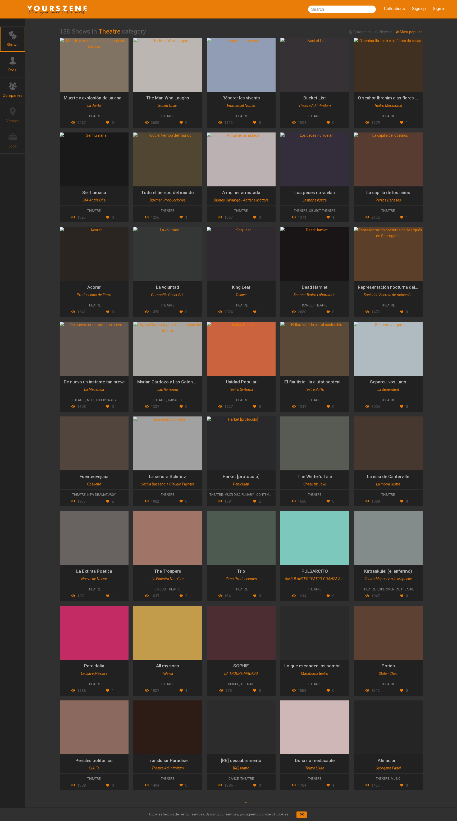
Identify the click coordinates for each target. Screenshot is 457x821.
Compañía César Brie (167, 295)
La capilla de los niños (388, 192)
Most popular (410, 32)
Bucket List (314, 97)
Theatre (94, 116)
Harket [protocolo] (241, 476)
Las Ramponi (167, 389)
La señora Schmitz (167, 476)
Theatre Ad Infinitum (315, 105)
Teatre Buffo (314, 389)
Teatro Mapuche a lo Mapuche (388, 579)
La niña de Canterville (388, 476)
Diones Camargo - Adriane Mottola (241, 200)
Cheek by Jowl (314, 484)
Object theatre (322, 211)
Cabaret (175, 400)
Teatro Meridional (388, 105)
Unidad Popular (241, 381)
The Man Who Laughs (167, 97)
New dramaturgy (101, 495)
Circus (160, 589)
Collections (394, 8)
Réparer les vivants (241, 97)
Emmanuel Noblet (241, 105)
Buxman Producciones (168, 200)
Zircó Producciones (241, 579)
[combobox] (342, 9)
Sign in (439, 8)
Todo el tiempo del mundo (167, 192)
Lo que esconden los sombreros (316, 665)
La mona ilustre (315, 200)
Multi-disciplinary (101, 400)
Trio (241, 571)
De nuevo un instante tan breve (94, 381)
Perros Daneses (388, 200)
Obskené (94, 484)
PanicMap (241, 484)
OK (302, 814)
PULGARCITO (314, 571)
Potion (388, 665)
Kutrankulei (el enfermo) (388, 571)
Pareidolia (94, 665)
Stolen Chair (167, 105)
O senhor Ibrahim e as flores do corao (395, 97)
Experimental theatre (395, 589)
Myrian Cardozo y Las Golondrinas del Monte (181, 381)
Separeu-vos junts (388, 381)
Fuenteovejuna (94, 476)
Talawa (241, 295)
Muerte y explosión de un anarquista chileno (107, 97)
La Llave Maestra (94, 673)
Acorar (94, 287)
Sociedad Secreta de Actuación (388, 295)
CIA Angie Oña (94, 200)
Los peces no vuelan (314, 192)
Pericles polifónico (94, 760)
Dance (307, 305)
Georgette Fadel (388, 768)
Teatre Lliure (314, 768)
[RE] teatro (241, 768)
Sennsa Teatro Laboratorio (315, 295)
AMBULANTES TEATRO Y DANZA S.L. (314, 579)
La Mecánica (94, 389)
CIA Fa (94, 768)
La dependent (388, 389)
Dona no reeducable (315, 760)
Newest (386, 32)
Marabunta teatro (314, 673)
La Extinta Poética (94, 571)
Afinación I (388, 760)
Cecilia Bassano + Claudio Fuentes (168, 484)
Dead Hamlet (314, 287)
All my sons (167, 665)
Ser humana (94, 192)
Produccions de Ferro (94, 295)
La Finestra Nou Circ (168, 579)
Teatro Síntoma (241, 389)
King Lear (241, 287)
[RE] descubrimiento (241, 760)
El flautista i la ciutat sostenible (315, 381)
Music (395, 779)
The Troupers (167, 571)
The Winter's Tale (315, 476)
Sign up (419, 8)
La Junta (94, 105)
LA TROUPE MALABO (241, 673)
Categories (362, 32)
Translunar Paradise (168, 760)
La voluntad (167, 287)
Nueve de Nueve (94, 579)
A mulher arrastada (241, 192)
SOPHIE (241, 665)
